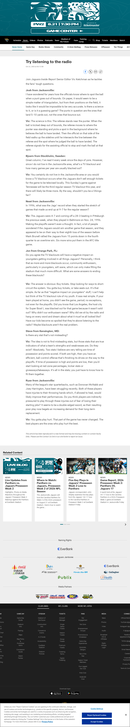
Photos (103, 622)
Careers (127, 653)
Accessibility (42, 641)
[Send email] (96, 73)
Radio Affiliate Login (103, 645)
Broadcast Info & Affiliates (103, 637)
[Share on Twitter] (90, 73)
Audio (104, 630)
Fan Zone (83, 624)
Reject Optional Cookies (96, 715)
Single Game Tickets (62, 626)
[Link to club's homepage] (6, 40)
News (104, 618)
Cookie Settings (97, 709)
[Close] (126, 715)
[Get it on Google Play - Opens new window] (73, 694)
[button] (61, 524)
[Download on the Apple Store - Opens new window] (56, 693)
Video (104, 626)
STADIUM (42, 614)
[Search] (94, 40)
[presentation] (126, 524)
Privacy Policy (47, 722)
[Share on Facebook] (85, 73)
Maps (20, 635)
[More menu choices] (90, 40)
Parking (20, 630)
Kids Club (82, 673)
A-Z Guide (41, 637)
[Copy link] (101, 72)
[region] (65, 715)
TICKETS (62, 614)
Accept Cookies (97, 722)
